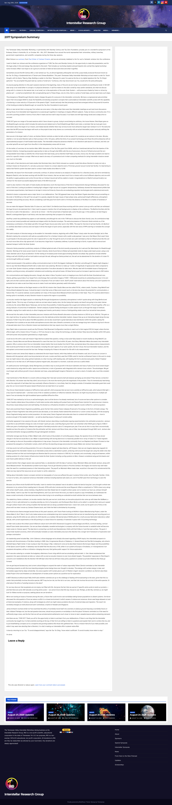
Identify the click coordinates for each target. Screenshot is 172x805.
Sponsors (118, 738)
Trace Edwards (110, 718)
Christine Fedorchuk (30, 718)
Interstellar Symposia (57, 30)
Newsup (93, 802)
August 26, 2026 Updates (61, 714)
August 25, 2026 (96, 718)
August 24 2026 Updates (143, 714)
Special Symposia (37, 30)
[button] (166, 30)
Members (115, 30)
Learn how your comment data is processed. (50, 685)
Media (105, 30)
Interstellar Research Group (86, 23)
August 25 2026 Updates (102, 714)
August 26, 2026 (55, 718)
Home (117, 730)
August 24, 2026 (137, 718)
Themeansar (100, 802)
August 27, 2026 (14, 718)
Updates (97, 30)
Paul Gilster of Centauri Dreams (39, 59)
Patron (23, 30)
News (72, 30)
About (13, 30)
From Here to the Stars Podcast (126, 756)
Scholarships (84, 30)
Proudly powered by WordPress (76, 802)
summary (21, 59)
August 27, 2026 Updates (21, 714)
